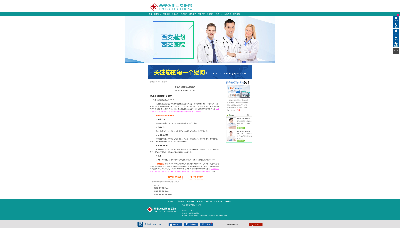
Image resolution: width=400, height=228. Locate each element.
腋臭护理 (219, 14)
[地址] (396, 38)
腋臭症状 (166, 14)
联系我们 (236, 14)
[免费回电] (396, 25)
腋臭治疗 (201, 14)
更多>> (249, 115)
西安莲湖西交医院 (183, 90)
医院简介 (157, 14)
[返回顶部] (396, 50)
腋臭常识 (192, 14)
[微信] (396, 44)
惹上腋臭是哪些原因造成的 (163, 194)
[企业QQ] (396, 31)
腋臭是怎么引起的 (173, 182)
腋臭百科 (164, 82)
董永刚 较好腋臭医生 (243, 118)
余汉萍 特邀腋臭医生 (243, 131)
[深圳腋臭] (200, 78)
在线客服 (227, 14)
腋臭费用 (210, 14)
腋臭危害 (175, 14)
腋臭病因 (184, 14)
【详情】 (237, 110)
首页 (150, 14)
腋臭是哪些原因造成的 (161, 188)
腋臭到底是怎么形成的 (159, 182)
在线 (231, 115)
